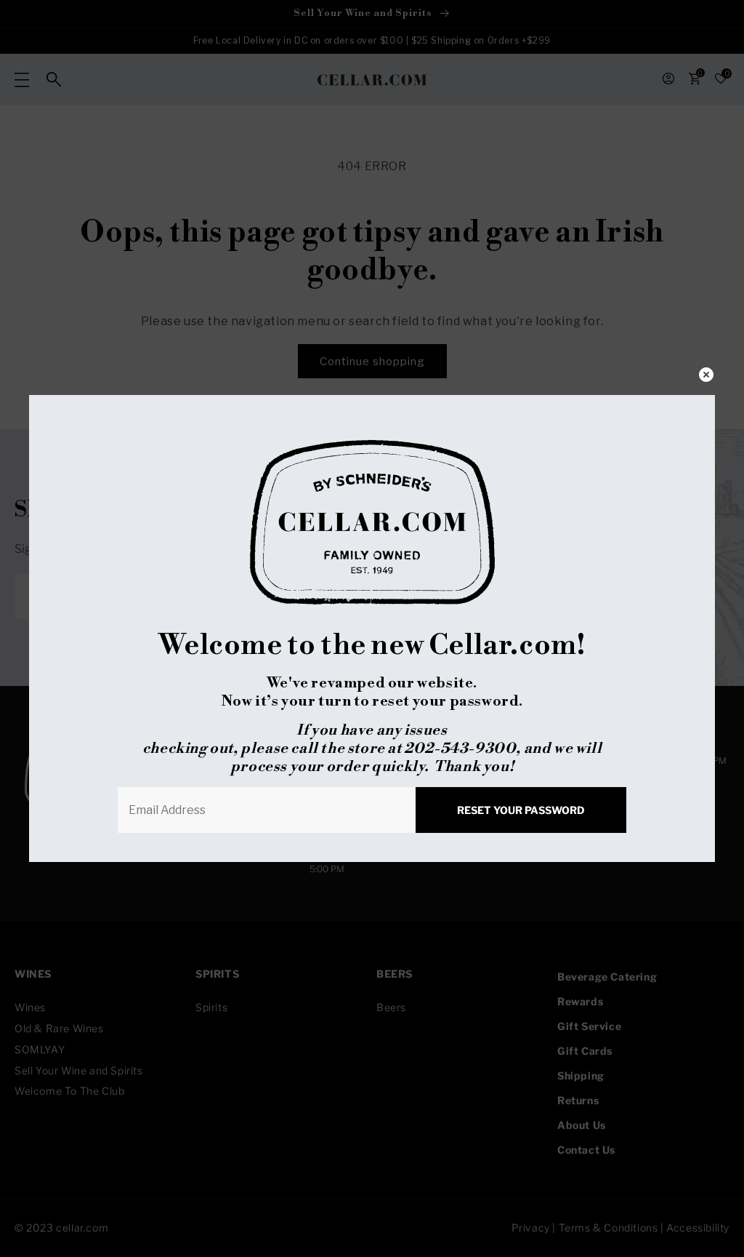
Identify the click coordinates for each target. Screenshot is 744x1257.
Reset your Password (521, 810)
